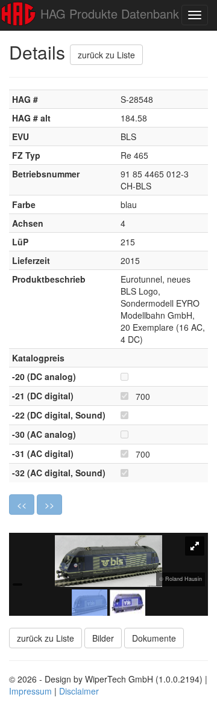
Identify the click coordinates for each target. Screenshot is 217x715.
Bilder (103, 638)
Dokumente (154, 638)
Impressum (30, 691)
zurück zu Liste (106, 55)
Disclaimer (79, 691)
